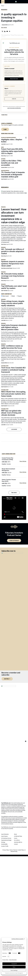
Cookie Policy (21, 850)
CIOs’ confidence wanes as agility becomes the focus (12, 347)
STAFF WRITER (4, 290)
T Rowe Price (4, 114)
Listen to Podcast (14, 540)
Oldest (13, 296)
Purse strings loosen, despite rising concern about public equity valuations (12, 303)
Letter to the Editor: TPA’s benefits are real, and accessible (11, 163)
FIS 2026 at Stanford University (8, 137)
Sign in (14, 98)
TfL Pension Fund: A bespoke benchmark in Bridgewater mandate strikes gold (13, 174)
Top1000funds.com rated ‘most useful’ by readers (14, 287)
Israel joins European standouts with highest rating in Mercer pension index (13, 327)
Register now (14, 78)
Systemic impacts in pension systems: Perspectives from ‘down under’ (12, 263)
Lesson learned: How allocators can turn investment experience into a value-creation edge (13, 216)
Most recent (5, 296)
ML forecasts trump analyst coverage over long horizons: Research (12, 276)
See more (14, 492)
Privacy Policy (5, 850)
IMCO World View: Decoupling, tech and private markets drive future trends (13, 394)
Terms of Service (13, 850)
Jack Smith (3, 144)
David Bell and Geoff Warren (6, 268)
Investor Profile (5, 170)
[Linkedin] (5, 31)
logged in (10, 125)
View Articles (22, 461)
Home (2, 5)
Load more (14, 429)
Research (4, 9)
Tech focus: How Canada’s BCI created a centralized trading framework (13, 370)
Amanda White (5, 24)
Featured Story (4, 365)
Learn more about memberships (14, 108)
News (2, 147)
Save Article (4, 27)
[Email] (7, 31)
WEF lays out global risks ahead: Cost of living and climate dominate (11, 413)
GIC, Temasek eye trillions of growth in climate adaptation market (12, 251)
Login (5, 129)
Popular (19, 296)
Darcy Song (3, 155)
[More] (10, 31)
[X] (2, 31)
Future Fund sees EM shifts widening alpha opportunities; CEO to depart (13, 151)
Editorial (3, 158)
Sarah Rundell (4, 179)
